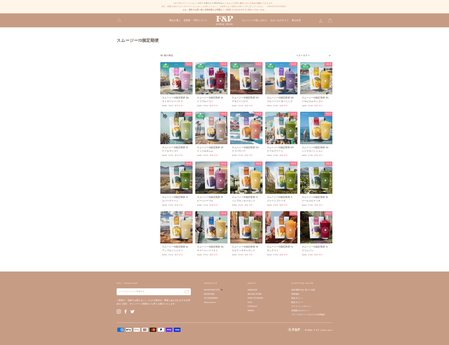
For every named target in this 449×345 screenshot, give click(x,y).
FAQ (250, 302)
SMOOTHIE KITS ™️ (213, 290)
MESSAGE (252, 290)
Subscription (210, 302)
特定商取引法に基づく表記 (303, 290)
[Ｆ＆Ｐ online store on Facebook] (125, 311)
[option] (224, 7)
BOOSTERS (209, 294)
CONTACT (252, 306)
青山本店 (296, 20)
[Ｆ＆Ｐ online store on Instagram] (119, 311)
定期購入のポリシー (300, 311)
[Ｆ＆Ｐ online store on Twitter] (132, 311)
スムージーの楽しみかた (254, 20)
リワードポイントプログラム (210, 3)
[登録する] (187, 292)
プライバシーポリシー (301, 306)
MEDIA (251, 311)
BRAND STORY (255, 294)
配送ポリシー (297, 302)
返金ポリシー (297, 298)
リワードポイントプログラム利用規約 (308, 315)
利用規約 (295, 294)
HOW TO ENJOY (255, 298)
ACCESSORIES (211, 298)
